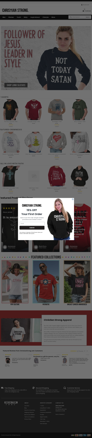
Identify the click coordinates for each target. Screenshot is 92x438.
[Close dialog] (72, 199)
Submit (32, 228)
